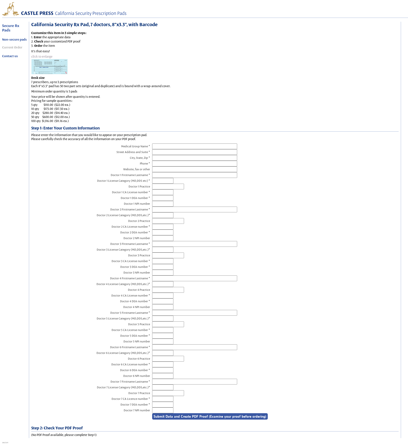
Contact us (10, 56)
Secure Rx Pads (10, 28)
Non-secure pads (14, 39)
